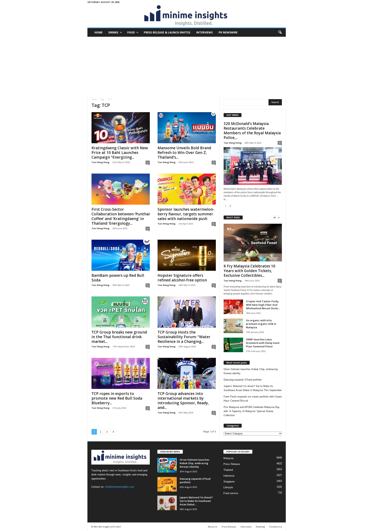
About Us (212, 526)
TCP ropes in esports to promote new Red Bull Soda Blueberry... (117, 398)
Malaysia (228, 458)
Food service (230, 493)
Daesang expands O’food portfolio (243, 379)
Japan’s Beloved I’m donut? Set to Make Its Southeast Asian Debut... (196, 501)
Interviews (204, 32)
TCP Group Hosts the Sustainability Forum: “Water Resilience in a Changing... (184, 337)
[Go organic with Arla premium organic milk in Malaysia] (233, 326)
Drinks (113, 32)
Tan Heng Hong (100, 162)
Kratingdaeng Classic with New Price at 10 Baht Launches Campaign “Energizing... (120, 152)
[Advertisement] (186, 66)
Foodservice (275, 526)
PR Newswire (228, 32)
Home (98, 32)
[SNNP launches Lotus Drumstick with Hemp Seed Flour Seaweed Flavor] (233, 345)
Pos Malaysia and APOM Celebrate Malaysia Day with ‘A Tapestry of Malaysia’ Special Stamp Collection (252, 411)
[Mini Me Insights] (186, 15)
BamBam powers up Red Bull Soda (118, 278)
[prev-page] (225, 206)
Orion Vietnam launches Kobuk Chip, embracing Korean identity (251, 371)
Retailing (260, 526)
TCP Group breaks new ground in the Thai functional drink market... (119, 337)
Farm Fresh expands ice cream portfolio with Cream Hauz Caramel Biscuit (253, 398)
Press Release (231, 464)
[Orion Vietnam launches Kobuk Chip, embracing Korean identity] (167, 465)
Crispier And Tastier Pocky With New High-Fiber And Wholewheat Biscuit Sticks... (263, 305)
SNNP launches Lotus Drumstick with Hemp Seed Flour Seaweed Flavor (262, 343)
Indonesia (228, 475)
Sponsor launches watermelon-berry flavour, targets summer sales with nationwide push (186, 214)
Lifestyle (228, 487)
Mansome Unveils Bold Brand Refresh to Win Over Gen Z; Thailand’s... (184, 152)
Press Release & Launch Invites (167, 32)
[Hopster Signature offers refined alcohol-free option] (187, 255)
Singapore (229, 481)
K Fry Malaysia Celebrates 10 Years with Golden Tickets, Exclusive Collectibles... (249, 271)
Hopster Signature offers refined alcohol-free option (182, 278)
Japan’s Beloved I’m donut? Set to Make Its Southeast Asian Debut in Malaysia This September (253, 388)
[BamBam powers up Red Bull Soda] (121, 255)
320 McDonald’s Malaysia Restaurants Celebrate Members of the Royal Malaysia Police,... (252, 130)
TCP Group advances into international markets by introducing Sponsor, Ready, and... (183, 400)
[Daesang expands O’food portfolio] (167, 484)
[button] (280, 32)
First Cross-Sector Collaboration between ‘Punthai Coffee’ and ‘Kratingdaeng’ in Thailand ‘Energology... (121, 216)
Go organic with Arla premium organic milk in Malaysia (261, 324)
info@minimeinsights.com (119, 486)
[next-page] (230, 206)
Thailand (228, 469)
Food (131, 32)
